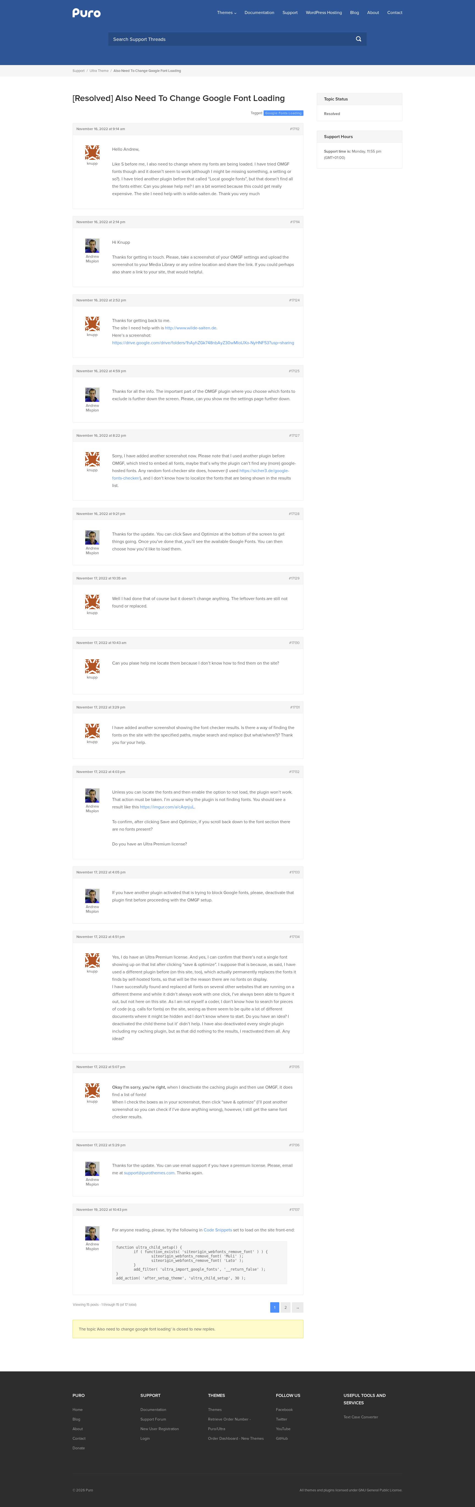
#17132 (294, 772)
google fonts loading (283, 113)
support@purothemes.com (149, 1173)
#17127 (294, 435)
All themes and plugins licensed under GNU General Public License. (351, 1490)
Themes (225, 12)
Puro (89, 1490)
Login (145, 1438)
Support (290, 12)
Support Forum (153, 1419)
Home (78, 1409)
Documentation (259, 12)
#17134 (294, 937)
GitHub (282, 1438)
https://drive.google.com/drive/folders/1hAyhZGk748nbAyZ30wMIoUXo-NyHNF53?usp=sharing (203, 343)
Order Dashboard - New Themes (236, 1438)
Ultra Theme (99, 71)
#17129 (294, 578)
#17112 (295, 129)
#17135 (294, 1067)
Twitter (281, 1419)
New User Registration (159, 1429)
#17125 (294, 371)
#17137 (294, 1210)
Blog (354, 12)
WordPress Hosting (324, 12)
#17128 (294, 514)
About (373, 12)
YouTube (283, 1429)
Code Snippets (218, 1230)
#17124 (294, 300)
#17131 (295, 707)
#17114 (295, 222)
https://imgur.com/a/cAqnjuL (167, 807)
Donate (79, 1448)
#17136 (294, 1145)
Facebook (284, 1409)
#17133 (294, 872)
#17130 (294, 643)
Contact (394, 12)
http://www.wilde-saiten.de (190, 328)
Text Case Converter (361, 1417)
